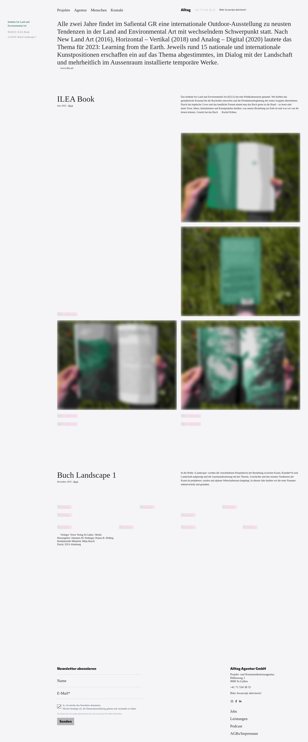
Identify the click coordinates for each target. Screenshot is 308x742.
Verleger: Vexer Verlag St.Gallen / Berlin (81, 534)
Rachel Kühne (229, 112)
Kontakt (117, 10)
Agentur (80, 10)
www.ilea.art (66, 68)
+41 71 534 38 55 (205, 10)
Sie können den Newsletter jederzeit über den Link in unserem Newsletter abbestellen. (89, 714)
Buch (70, 106)
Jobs (233, 711)
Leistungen (239, 719)
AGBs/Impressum (244, 733)
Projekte (63, 10)
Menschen (99, 10)
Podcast (236, 726)
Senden (66, 721)
